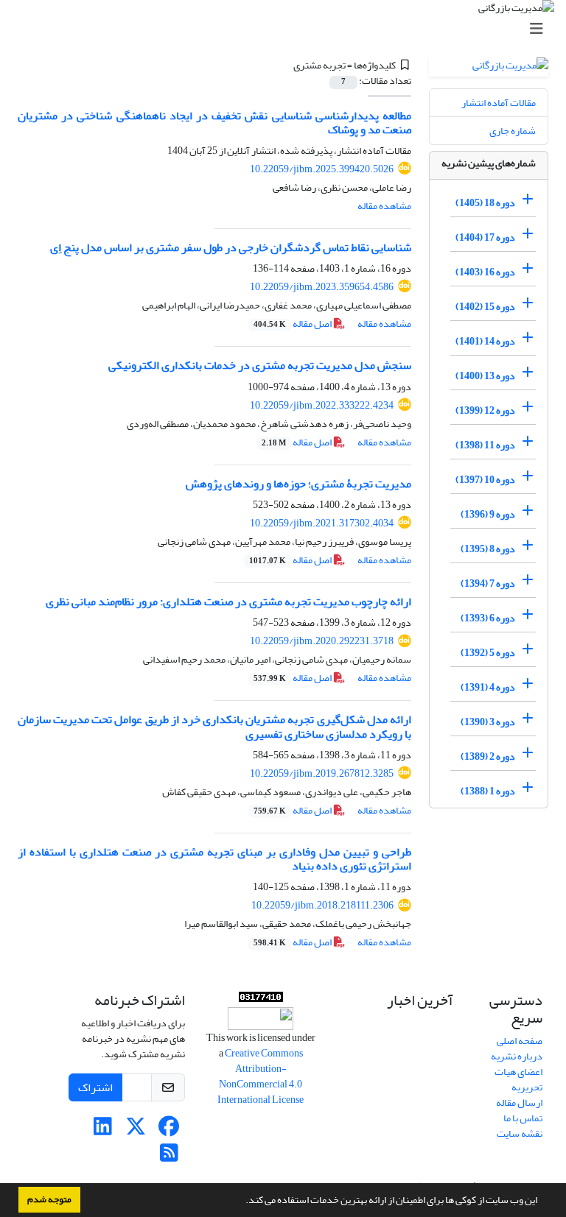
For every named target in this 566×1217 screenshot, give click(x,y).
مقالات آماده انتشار (498, 103)
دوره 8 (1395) (488, 549)
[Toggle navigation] (287, 29)
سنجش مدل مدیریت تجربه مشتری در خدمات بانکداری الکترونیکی (259, 365)
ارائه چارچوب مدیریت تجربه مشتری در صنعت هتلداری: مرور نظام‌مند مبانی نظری (228, 601)
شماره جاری (512, 131)
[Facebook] (169, 1130)
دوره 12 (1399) (485, 410)
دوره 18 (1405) (485, 203)
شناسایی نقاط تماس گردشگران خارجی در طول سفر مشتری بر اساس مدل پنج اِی (230, 247)
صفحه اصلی (519, 1041)
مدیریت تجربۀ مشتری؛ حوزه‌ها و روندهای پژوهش (298, 484)
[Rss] (169, 1157)
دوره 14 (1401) (485, 341)
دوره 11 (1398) (485, 445)
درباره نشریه (516, 1056)
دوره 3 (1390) (488, 722)
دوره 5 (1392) (488, 653)
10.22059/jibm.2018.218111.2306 (322, 905)
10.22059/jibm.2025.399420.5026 (322, 169)
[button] (242, 1201)
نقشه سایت (519, 1133)
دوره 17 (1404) (485, 237)
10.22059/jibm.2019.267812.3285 (322, 773)
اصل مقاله (293, 324)
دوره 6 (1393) (488, 618)
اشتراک (95, 1087)
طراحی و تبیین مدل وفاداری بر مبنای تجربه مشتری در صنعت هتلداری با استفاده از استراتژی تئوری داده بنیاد (214, 859)
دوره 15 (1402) (485, 307)
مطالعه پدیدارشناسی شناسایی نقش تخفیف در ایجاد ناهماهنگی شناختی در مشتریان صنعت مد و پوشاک (214, 123)
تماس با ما (522, 1118)
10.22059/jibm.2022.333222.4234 (322, 405)
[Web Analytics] (261, 999)
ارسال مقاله (519, 1102)
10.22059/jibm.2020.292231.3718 (322, 641)
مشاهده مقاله (384, 206)
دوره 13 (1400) (485, 376)
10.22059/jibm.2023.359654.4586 (322, 287)
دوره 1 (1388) (488, 791)
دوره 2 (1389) (488, 756)
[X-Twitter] (136, 1130)
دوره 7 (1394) (488, 583)
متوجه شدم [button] (49, 1199)
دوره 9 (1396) (488, 514)
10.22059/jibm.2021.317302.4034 (322, 523)
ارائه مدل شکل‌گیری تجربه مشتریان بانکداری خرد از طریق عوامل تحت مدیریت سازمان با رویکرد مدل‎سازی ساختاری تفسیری (214, 726)
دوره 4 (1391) (488, 687)
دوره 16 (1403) (485, 272)
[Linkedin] (103, 1130)
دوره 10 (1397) (485, 480)
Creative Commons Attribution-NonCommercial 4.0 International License (260, 1076)
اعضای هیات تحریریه (518, 1079)
